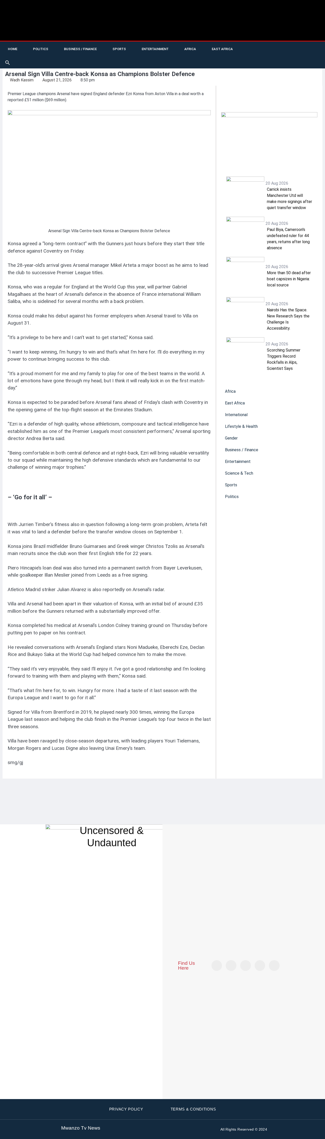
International (236, 414)
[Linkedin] (309, 51)
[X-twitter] (257, 51)
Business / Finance (80, 49)
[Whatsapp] (257, 59)
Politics (40, 49)
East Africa (222, 49)
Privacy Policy (126, 1109)
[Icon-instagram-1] (299, 51)
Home (12, 49)
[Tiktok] (278, 51)
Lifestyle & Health (241, 426)
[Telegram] (319, 51)
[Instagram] (274, 965)
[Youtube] (267, 51)
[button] (7, 62)
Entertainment (155, 49)
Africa (190, 49)
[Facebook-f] (288, 51)
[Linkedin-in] (245, 965)
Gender (231, 438)
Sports (119, 49)
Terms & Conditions (193, 1109)
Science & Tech (239, 473)
